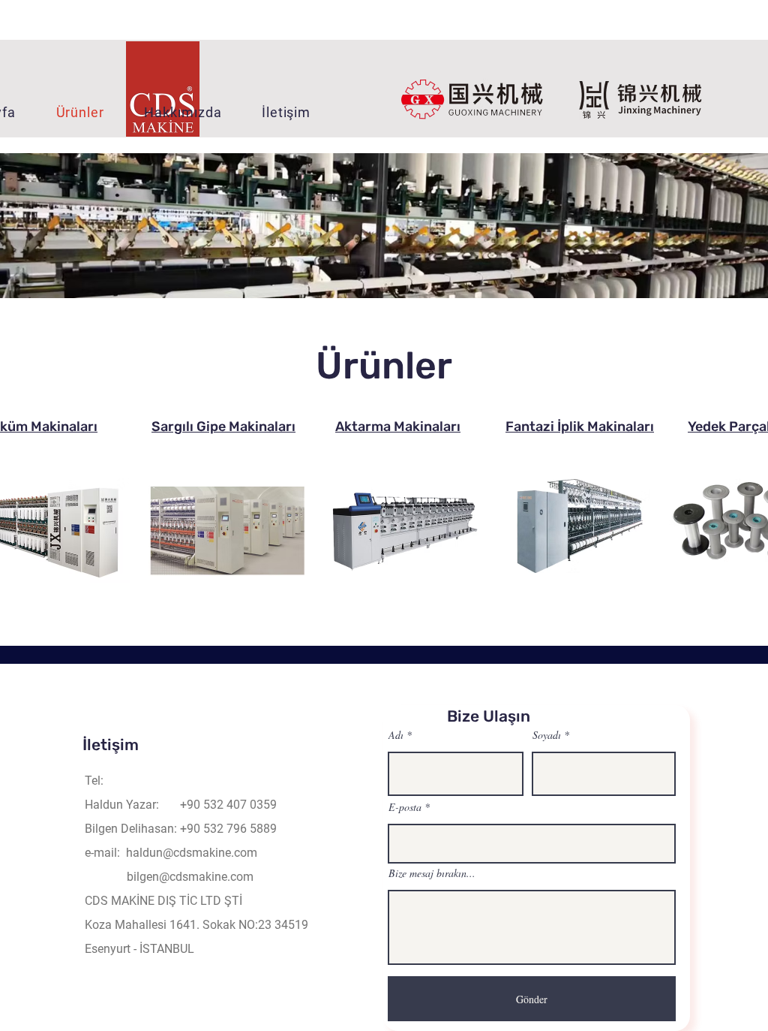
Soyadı (546, 735)
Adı (396, 735)
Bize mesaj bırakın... (432, 873)
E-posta (405, 807)
